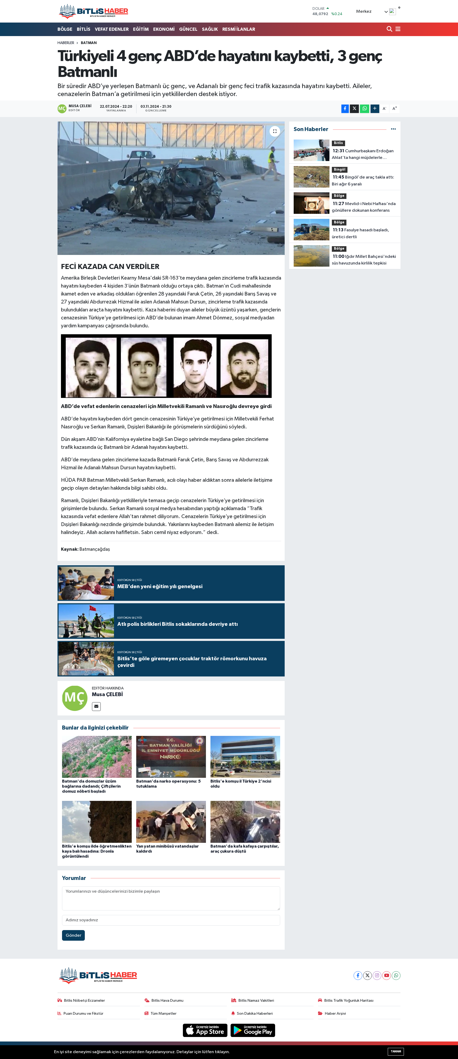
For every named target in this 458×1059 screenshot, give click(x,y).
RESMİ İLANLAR (238, 29)
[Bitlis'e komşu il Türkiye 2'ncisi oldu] (245, 756)
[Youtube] (386, 975)
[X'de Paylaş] (354, 109)
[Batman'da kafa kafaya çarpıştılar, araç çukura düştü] (245, 821)
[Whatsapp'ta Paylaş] (364, 109)
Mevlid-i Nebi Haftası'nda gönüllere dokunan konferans (364, 207)
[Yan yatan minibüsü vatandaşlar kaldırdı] (171, 821)
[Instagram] (377, 975)
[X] (367, 975)
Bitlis (338, 143)
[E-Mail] (96, 706)
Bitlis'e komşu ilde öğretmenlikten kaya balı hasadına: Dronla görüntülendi (96, 851)
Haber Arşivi (335, 1013)
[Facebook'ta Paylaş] (345, 109)
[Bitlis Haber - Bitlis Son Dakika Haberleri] (93, 11)
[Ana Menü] (397, 29)
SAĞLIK (210, 29)
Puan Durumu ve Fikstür (83, 1013)
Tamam (396, 1051)
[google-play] (253, 1030)
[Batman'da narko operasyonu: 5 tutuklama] (171, 756)
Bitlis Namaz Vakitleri (256, 1000)
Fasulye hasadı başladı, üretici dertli (360, 233)
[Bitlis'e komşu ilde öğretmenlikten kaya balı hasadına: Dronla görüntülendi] (97, 821)
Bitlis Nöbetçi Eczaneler (84, 1000)
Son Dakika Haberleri (255, 1013)
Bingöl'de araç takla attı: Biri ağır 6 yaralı (363, 180)
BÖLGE (65, 29)
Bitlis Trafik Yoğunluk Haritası (348, 1000)
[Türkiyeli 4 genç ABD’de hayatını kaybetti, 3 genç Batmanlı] (171, 188)
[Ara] (390, 29)
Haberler (66, 43)
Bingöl (339, 169)
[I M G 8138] (166, 365)
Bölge (339, 196)
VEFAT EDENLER (112, 29)
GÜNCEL (188, 29)
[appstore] (206, 1030)
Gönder (73, 935)
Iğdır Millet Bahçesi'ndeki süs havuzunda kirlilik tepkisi (364, 260)
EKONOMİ (164, 29)
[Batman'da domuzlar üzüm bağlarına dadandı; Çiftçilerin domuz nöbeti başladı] (97, 756)
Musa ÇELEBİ (107, 694)
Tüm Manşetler (164, 1013)
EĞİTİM (141, 29)
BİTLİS (83, 29)
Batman (89, 43)
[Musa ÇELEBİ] (74, 698)
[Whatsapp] (396, 975)
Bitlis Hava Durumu (167, 1000)
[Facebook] (358, 975)
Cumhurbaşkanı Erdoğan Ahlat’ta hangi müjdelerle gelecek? (363, 155)
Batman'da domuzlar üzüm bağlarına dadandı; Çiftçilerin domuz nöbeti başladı (91, 786)
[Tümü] (393, 129)
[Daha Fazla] (375, 109)
